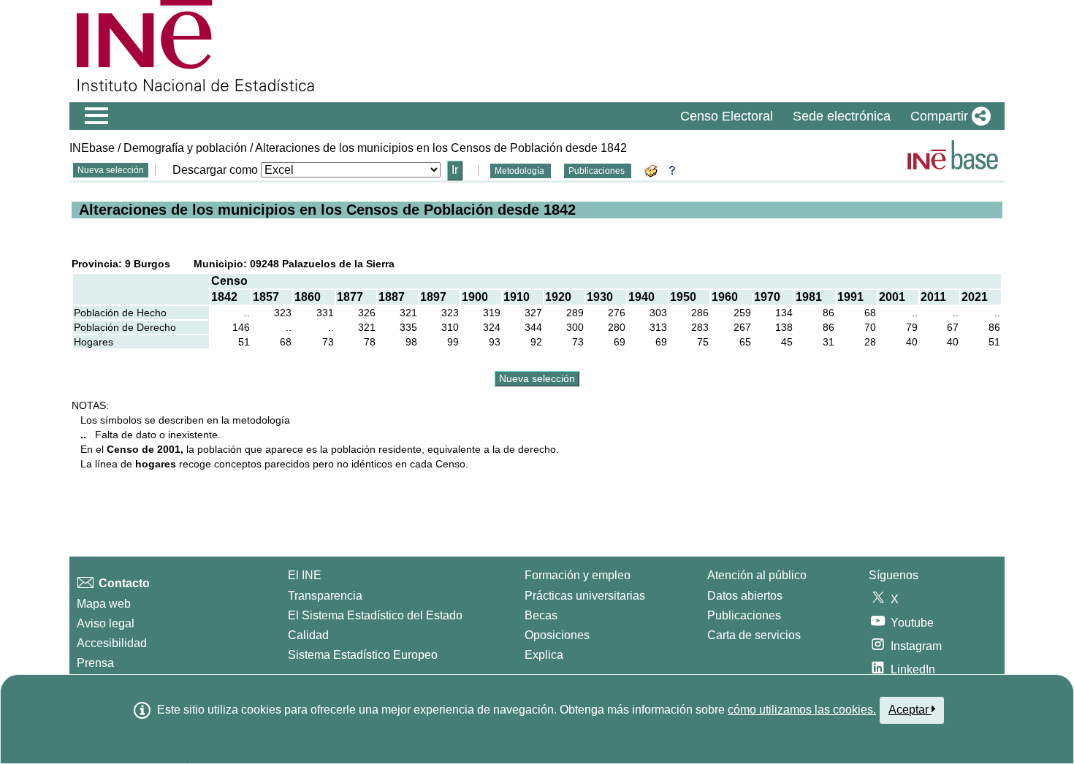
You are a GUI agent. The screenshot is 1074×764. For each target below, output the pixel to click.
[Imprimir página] (653, 170)
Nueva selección (110, 170)
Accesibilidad (112, 643)
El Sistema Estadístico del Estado (375, 615)
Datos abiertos (744, 595)
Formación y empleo (578, 575)
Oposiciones (557, 635)
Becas (541, 615)
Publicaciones (597, 171)
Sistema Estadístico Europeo (363, 655)
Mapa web (104, 603)
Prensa (95, 663)
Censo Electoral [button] (726, 116)
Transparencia (325, 595)
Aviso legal (105, 623)
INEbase (92, 148)
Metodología (520, 171)
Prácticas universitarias (585, 595)
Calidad (308, 635)
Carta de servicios (754, 635)
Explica (544, 655)
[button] (947, 116)
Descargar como (215, 170)
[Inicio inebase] (953, 155)
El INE (304, 575)
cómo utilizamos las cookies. (802, 709)
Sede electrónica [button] (842, 116)
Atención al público (757, 575)
